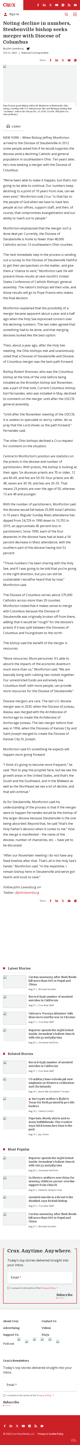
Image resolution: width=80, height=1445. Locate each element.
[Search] (66, 14)
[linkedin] (44, 5)
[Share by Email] (69, 60)
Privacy (42, 1434)
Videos (46, 1328)
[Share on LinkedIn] (57, 60)
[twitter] (50, 5)
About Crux (10, 1321)
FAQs (45, 1334)
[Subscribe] (75, 5)
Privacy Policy (48, 1287)
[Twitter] (28, 48)
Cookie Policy (56, 1434)
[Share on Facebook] (50, 60)
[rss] (69, 5)
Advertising (11, 1328)
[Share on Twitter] (63, 60)
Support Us (11, 1334)
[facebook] (38, 5)
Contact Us (49, 1321)
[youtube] (57, 5)
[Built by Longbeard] (74, 1440)
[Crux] (9, 5)
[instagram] (63, 5)
